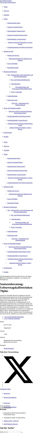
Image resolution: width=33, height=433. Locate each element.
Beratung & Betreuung (10, 71)
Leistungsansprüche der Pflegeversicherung (19, 47)
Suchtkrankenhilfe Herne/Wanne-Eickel (18, 116)
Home (6, 7)
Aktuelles (6, 15)
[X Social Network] (18, 382)
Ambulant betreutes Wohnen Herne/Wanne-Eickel (20, 124)
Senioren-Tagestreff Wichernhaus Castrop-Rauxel (20, 43)
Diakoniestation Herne (13, 23)
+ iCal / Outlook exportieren (12, 318)
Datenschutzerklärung (10, 397)
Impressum (7, 393)
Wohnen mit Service (13, 55)
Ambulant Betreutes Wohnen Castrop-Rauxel (20, 128)
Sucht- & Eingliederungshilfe (12, 108)
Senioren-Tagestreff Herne (15, 27)
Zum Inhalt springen (6, 1)
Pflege (6, 19)
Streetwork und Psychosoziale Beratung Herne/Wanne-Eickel (20, 112)
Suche (2, 432)
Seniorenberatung (12, 96)
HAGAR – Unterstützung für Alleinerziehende (20, 104)
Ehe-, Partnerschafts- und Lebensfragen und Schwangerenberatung (20, 75)
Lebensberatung (15, 84)
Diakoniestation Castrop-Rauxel (16, 39)
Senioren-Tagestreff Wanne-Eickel (17, 35)
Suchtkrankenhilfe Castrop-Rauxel (17, 120)
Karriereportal (8, 132)
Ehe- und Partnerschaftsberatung (20, 80)
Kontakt (6, 136)
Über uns (6, 11)
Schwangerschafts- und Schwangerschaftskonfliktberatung (22, 88)
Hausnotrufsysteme (12, 67)
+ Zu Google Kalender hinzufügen (14, 317)
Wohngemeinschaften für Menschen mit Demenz (20, 59)
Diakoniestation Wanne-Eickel (16, 31)
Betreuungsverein (12, 100)
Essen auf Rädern (12, 63)
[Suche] (22, 432)
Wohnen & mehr (8, 51)
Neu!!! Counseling (16, 92)
